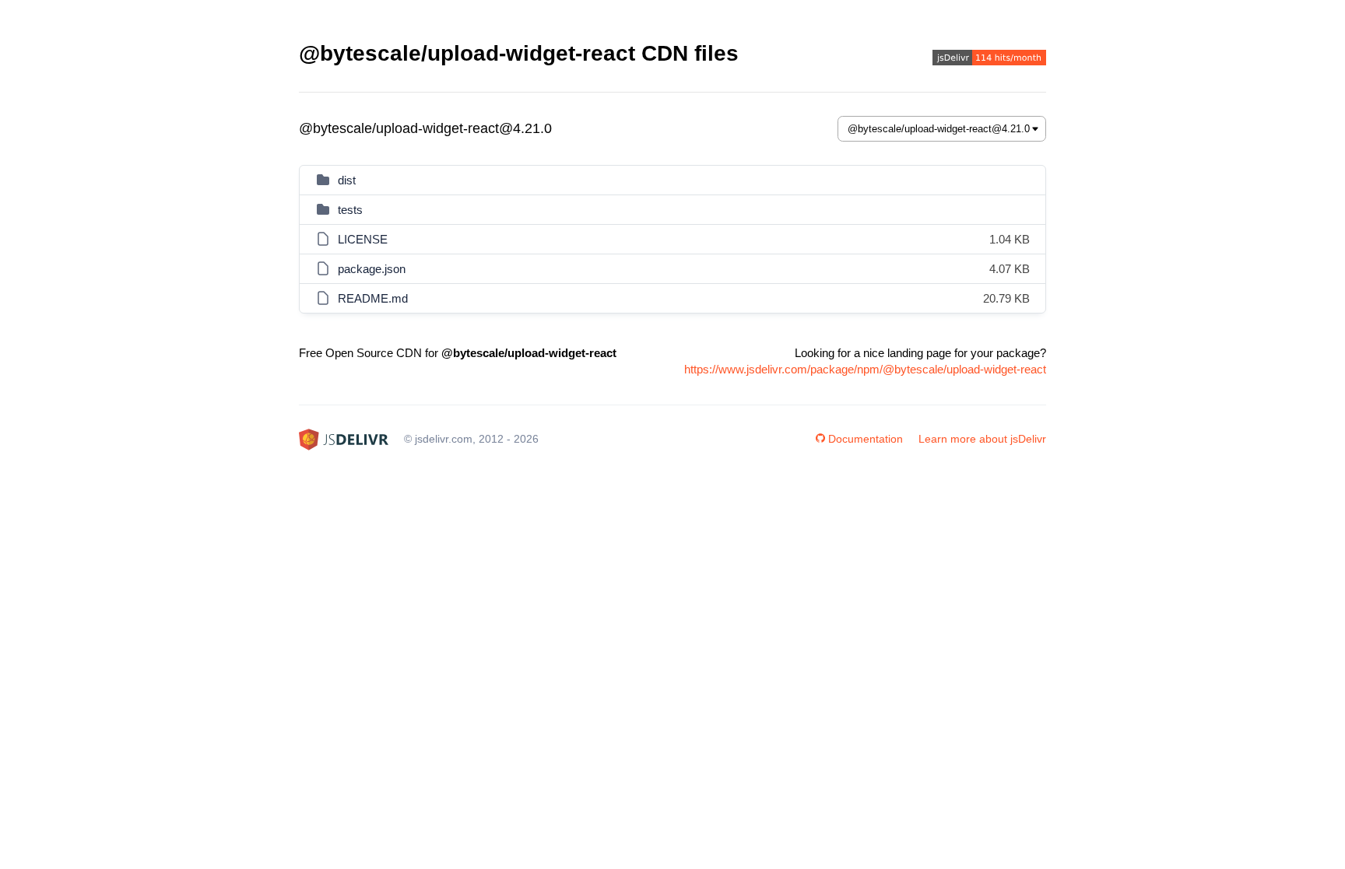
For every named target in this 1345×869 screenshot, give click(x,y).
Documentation (865, 439)
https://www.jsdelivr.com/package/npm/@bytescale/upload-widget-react (865, 369)
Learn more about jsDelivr (982, 439)
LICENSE (363, 239)
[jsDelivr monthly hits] (989, 59)
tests (350, 209)
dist (347, 180)
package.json (372, 268)
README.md (373, 298)
